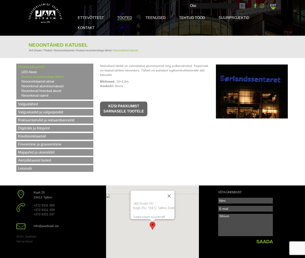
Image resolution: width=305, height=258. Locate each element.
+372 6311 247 (44, 214)
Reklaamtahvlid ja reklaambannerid (46, 120)
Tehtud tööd (192, 18)
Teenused (156, 18)
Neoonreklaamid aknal (37, 81)
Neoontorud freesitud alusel (41, 91)
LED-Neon (29, 72)
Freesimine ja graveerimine (39, 144)
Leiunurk (25, 168)
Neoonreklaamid (31, 67)
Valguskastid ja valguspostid (40, 112)
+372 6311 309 (44, 210)
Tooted (124, 18)
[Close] (169, 196)
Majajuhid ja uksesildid (36, 152)
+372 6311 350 (44, 205)
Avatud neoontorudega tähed (42, 77)
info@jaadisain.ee (46, 226)
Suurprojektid (234, 18)
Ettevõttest (91, 18)
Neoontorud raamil (34, 95)
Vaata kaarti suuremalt (149, 217)
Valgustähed (28, 104)
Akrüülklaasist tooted (34, 160)
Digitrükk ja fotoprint (34, 128)
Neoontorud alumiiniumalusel (42, 86)
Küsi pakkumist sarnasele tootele (123, 108)
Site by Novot (24, 241)
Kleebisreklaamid (32, 136)
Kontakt (86, 28)
